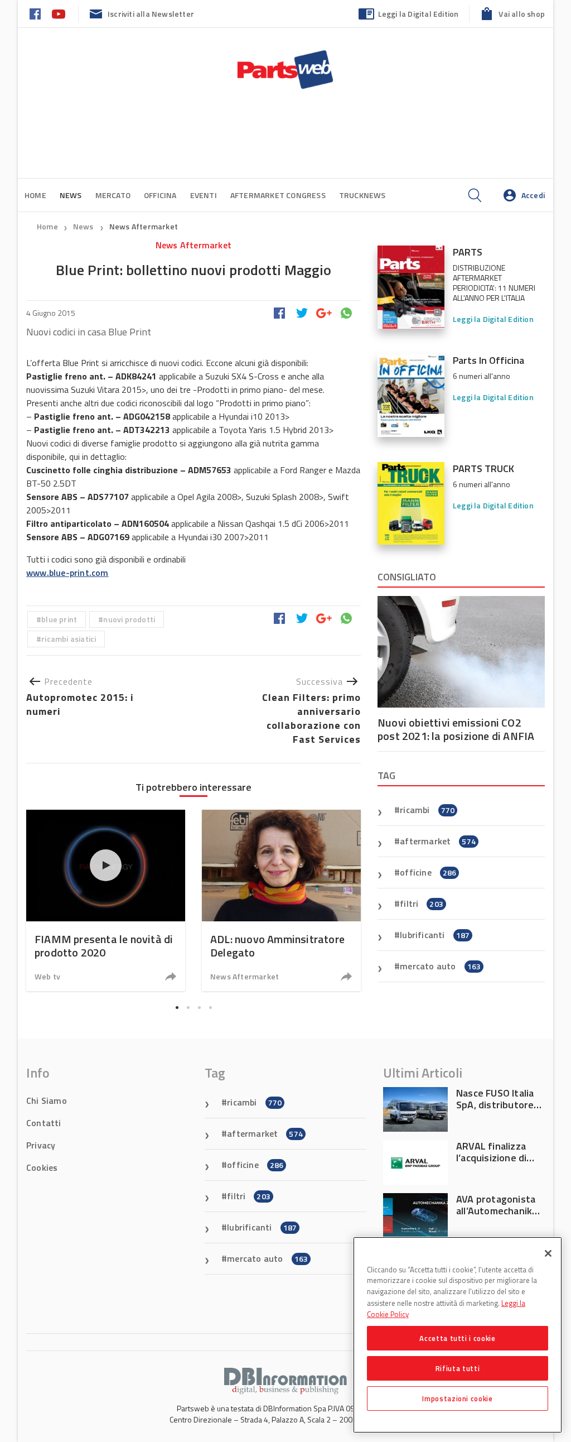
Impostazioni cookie (457, 1398)
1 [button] (176, 1007)
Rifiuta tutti (457, 1368)
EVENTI (203, 195)
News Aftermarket (143, 226)
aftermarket (438, 841)
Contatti (43, 1122)
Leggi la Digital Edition (418, 14)
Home (35, 195)
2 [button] (187, 1007)
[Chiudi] (548, 1253)
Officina (160, 195)
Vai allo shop (522, 14)
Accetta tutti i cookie (457, 1338)
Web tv (47, 976)
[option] (105, 900)
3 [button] (199, 1007)
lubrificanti (435, 934)
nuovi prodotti (129, 619)
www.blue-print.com (67, 572)
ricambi (427, 809)
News (84, 226)
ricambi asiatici (68, 639)
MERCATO (112, 195)
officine (428, 872)
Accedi (533, 195)
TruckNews (362, 195)
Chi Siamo (46, 1100)
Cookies (41, 1167)
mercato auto (440, 966)
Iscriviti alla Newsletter (151, 14)
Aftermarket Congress (278, 195)
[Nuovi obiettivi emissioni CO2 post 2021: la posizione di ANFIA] (461, 652)
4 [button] (210, 1007)
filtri (421, 903)
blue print (59, 619)
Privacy (40, 1145)
